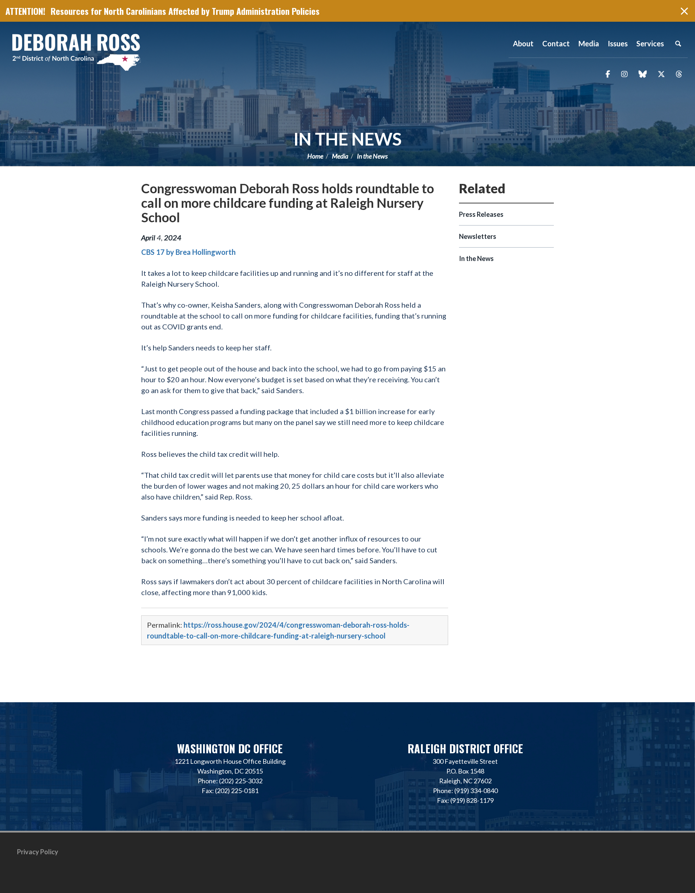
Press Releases (481, 214)
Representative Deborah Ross (76, 51)
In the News (348, 139)
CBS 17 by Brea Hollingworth (188, 252)
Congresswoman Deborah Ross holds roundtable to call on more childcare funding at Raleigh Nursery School (287, 202)
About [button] (523, 43)
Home (315, 156)
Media (340, 156)
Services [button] (650, 43)
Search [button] (678, 43)
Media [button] (588, 43)
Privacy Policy (37, 852)
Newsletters (477, 236)
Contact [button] (556, 43)
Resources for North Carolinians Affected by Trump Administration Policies (185, 10)
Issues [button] (618, 43)
